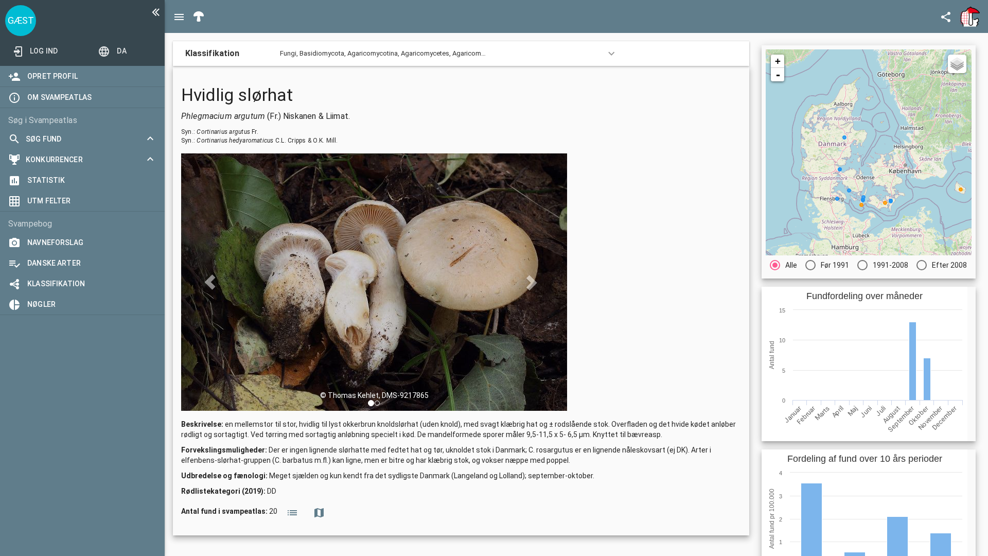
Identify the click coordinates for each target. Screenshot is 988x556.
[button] (371, 403)
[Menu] (179, 16)
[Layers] (957, 64)
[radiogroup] (869, 264)
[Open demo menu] (946, 16)
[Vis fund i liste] (292, 511)
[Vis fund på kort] (319, 511)
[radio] (783, 264)
